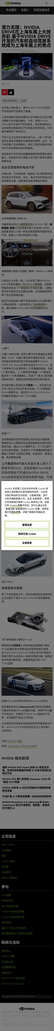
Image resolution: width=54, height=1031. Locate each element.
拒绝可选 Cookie (27, 533)
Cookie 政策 (16, 505)
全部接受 (27, 542)
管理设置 (27, 524)
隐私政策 (15, 512)
